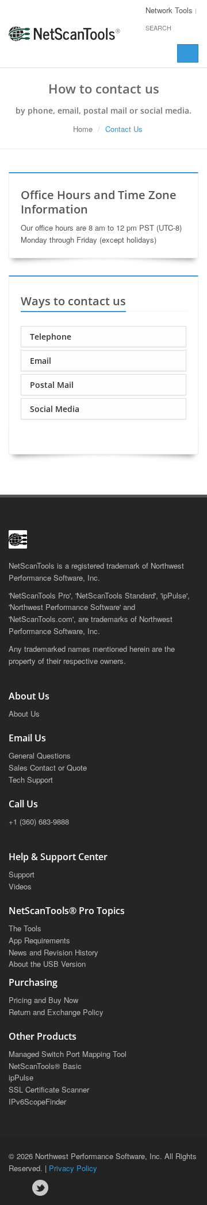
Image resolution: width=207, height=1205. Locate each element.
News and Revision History (53, 952)
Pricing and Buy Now (43, 999)
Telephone (50, 336)
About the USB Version (47, 963)
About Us (24, 713)
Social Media (54, 408)
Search (158, 27)
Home (83, 128)
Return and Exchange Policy (56, 1011)
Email (40, 360)
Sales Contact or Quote (48, 767)
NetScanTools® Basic (45, 1065)
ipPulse (21, 1077)
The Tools (25, 928)
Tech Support (31, 779)
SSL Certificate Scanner (49, 1089)
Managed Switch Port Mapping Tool (67, 1053)
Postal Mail (52, 384)
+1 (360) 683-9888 (39, 821)
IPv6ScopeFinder (37, 1101)
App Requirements (39, 940)
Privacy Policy (73, 1168)
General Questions (40, 755)
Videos (20, 886)
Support (21, 874)
